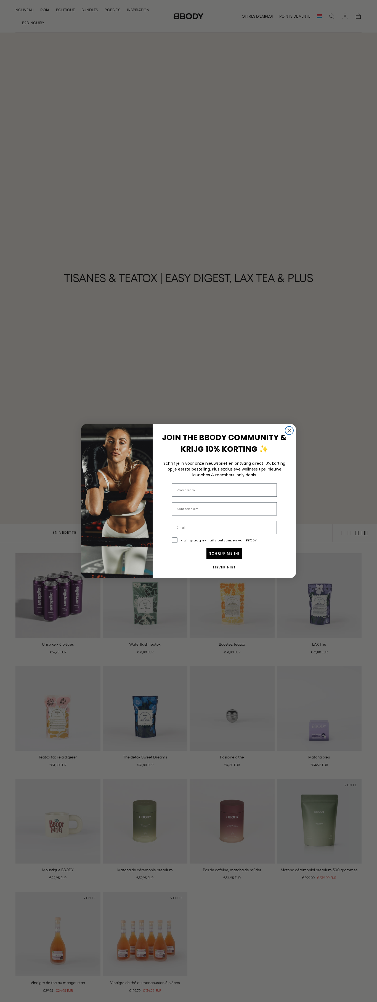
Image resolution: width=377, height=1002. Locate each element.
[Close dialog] (289, 430)
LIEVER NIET (224, 567)
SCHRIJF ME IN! (224, 553)
